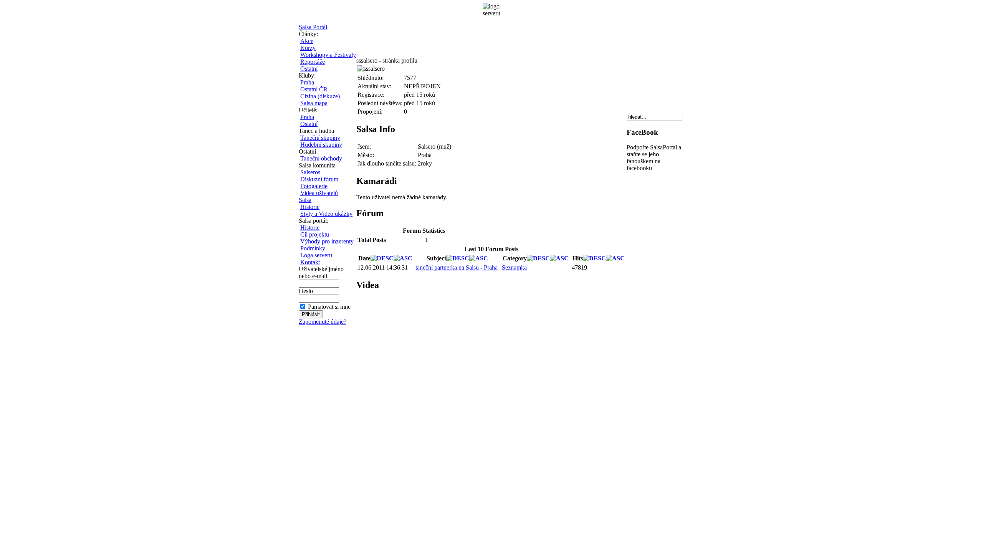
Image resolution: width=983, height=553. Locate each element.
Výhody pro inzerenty (327, 241)
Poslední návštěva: (379, 103)
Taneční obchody (321, 158)
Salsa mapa (314, 103)
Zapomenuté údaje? (322, 321)
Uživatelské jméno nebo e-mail (321, 272)
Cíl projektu (314, 234)
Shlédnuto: (370, 78)
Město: (365, 155)
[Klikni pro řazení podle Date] (382, 258)
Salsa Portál (313, 27)
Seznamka (514, 267)
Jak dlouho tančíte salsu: (386, 163)
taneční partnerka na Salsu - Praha (456, 267)
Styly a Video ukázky (326, 213)
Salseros (310, 172)
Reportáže (312, 61)
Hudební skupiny (321, 144)
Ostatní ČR (314, 89)
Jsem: (364, 146)
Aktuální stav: (374, 86)
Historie (309, 207)
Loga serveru (316, 255)
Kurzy (308, 48)
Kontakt (310, 262)
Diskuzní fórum (319, 179)
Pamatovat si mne (329, 306)
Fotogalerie (314, 186)
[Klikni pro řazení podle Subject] (457, 258)
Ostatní (309, 68)
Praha (307, 82)
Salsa (305, 200)
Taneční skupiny (320, 137)
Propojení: (369, 111)
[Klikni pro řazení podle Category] (538, 258)
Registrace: (370, 94)
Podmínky (312, 248)
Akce (306, 41)
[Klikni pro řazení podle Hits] (594, 258)
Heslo (306, 291)
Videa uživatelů (319, 193)
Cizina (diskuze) (320, 96)
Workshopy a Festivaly (328, 54)
